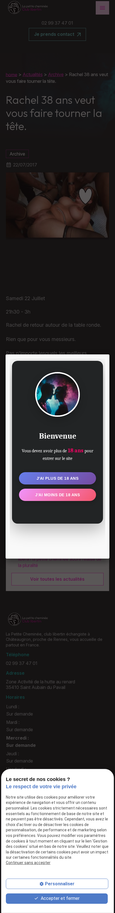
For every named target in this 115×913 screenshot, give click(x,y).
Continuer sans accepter (28, 862)
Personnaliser (60, 883)
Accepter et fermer (60, 898)
